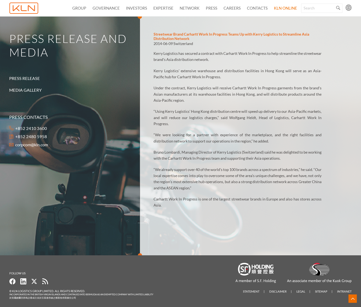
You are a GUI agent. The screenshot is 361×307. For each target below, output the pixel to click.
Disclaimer (278, 291)
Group (79, 8)
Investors (136, 8)
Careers (232, 8)
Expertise (163, 8)
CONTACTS (257, 8)
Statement (251, 291)
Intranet (344, 291)
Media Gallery (25, 89)
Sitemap (321, 291)
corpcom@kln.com (31, 144)
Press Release (24, 78)
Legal (300, 291)
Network (190, 8)
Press (211, 8)
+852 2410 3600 (31, 128)
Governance (106, 8)
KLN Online (285, 8)
